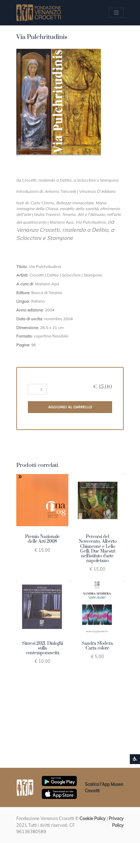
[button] (58, 102)
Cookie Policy (93, 818)
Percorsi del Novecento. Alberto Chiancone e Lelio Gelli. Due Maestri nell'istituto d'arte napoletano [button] (98, 548)
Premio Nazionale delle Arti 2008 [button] (42, 539)
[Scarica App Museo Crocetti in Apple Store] (59, 793)
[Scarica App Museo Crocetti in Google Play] (59, 780)
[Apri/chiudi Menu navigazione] (116, 12)
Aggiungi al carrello (70, 407)
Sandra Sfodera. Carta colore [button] (98, 646)
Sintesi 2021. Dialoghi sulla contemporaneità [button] (42, 648)
